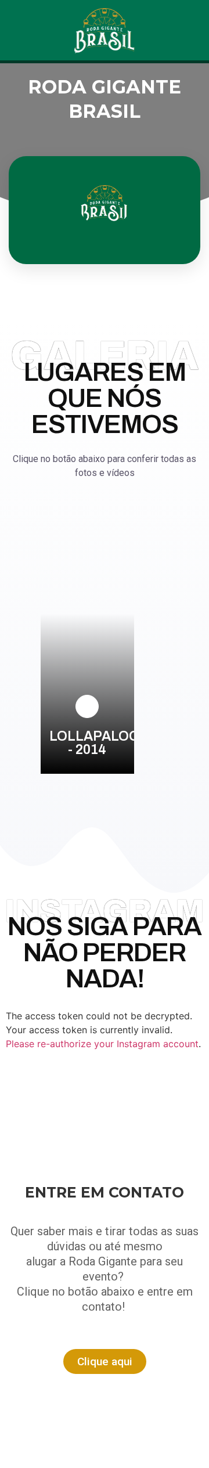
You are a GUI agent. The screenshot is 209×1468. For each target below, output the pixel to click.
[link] (87, 706)
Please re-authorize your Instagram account (102, 1043)
